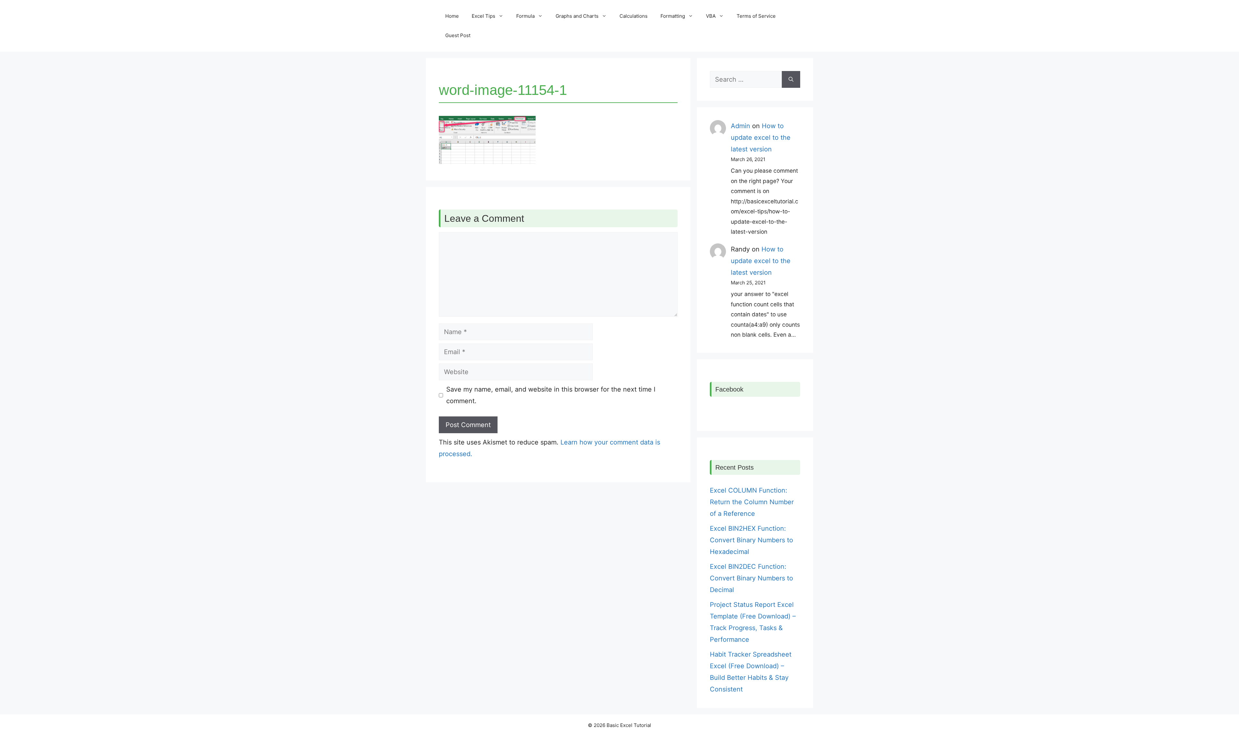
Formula (525, 16)
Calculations (634, 16)
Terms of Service (756, 16)
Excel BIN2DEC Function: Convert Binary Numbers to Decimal (751, 578)
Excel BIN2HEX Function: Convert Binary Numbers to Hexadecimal (751, 540)
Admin (740, 126)
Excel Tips (483, 16)
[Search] (791, 79)
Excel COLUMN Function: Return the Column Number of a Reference (752, 501)
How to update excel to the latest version (761, 137)
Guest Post (457, 35)
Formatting (672, 16)
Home (452, 16)
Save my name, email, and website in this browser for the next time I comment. (550, 395)
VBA (711, 16)
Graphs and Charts (577, 16)
